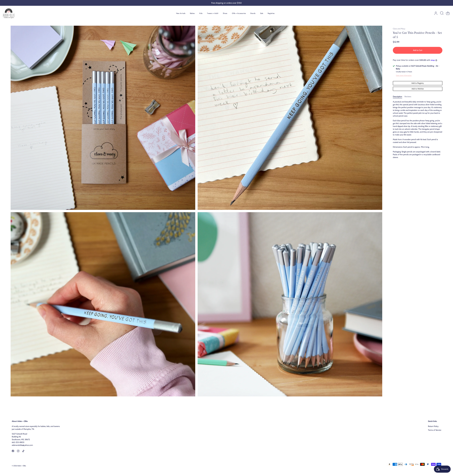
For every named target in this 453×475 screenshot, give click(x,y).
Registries (271, 13)
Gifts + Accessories (239, 13)
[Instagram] (18, 451)
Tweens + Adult (212, 13)
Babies (192, 13)
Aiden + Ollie (21, 466)
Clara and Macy (399, 29)
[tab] (399, 96)
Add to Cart (417, 50)
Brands (252, 13)
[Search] (441, 13)
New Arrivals (180, 13)
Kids (200, 13)
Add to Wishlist (418, 89)
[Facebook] (13, 451)
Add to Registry (417, 83)
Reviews (408, 96)
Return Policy (433, 426)
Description (397, 96)
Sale (261, 13)
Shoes (225, 13)
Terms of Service (434, 430)
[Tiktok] (23, 451)
